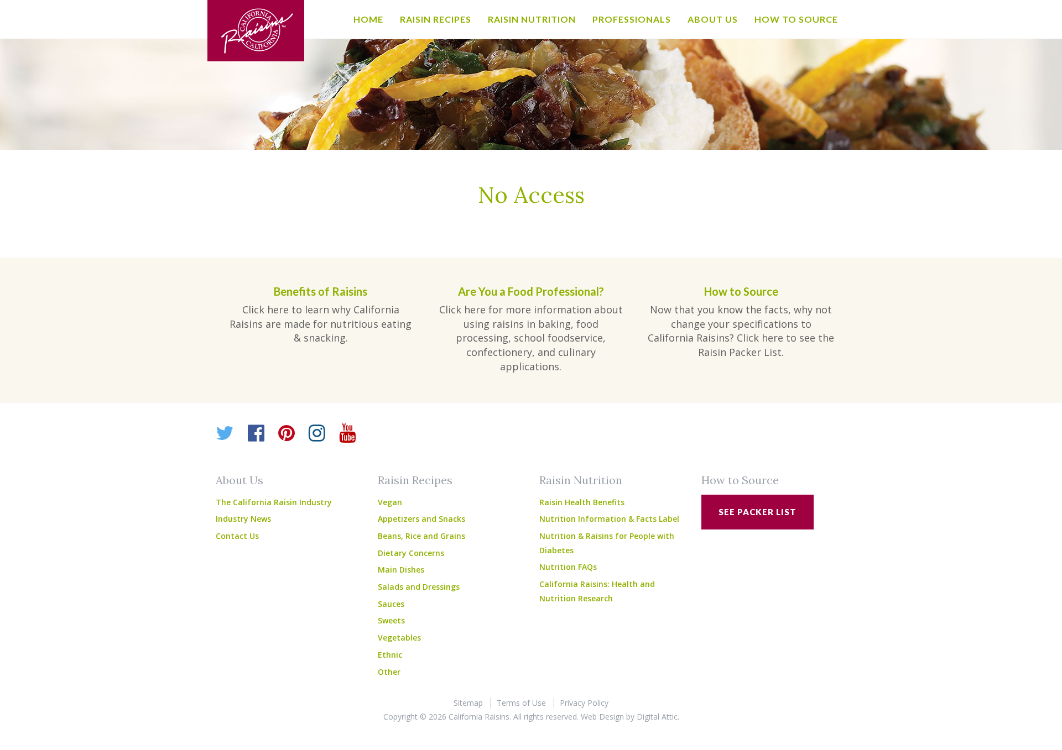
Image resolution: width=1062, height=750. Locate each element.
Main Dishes (401, 569)
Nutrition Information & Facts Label (609, 518)
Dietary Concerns (411, 553)
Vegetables (399, 637)
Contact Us (237, 536)
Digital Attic (657, 716)
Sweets (391, 620)
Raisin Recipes (435, 19)
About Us (713, 19)
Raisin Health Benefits (581, 502)
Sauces (391, 604)
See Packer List (757, 512)
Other (389, 672)
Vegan (390, 502)
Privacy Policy (584, 702)
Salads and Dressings (419, 586)
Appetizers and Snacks (421, 518)
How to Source (796, 19)
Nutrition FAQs (568, 567)
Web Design (602, 716)
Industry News (243, 518)
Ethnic (390, 654)
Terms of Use (521, 702)
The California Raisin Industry (274, 502)
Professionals (631, 19)
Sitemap (468, 702)
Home (368, 19)
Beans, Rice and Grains (421, 536)
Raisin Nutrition (532, 19)
